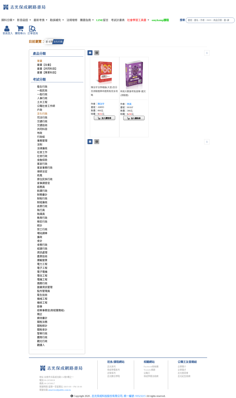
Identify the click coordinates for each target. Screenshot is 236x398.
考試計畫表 (118, 20)
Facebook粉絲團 (151, 366)
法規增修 (71, 20)
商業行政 (42, 206)
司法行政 (42, 117)
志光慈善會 (183, 373)
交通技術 (42, 125)
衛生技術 (42, 295)
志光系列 (111, 366)
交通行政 (42, 121)
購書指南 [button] (86, 20)
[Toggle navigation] (58, 9)
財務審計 (42, 194)
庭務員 (41, 187)
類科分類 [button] (6, 20)
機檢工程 (42, 302)
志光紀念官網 (184, 376)
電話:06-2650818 (47, 380)
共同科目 (42, 129)
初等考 (51, 41)
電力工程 (42, 264)
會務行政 (42, 244)
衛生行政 (42, 86)
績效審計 (42, 318)
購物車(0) (20, 33)
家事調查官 (43, 183)
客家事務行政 (44, 167)
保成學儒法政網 (151, 376)
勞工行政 (42, 229)
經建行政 (42, 248)
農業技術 (42, 256)
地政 (39, 133)
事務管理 (42, 140)
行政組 (41, 136)
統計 (39, 225)
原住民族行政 (44, 179)
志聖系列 (111, 373)
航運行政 (42, 190)
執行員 (41, 210)
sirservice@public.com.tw (59, 390)
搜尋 (182, 20)
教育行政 (42, 217)
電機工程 (42, 279)
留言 (102, 20)
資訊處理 (42, 252)
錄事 (39, 306)
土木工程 (42, 102)
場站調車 (42, 233)
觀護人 (41, 345)
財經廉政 (42, 202)
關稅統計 (42, 325)
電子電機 (42, 271)
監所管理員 (43, 291)
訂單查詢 (33, 33)
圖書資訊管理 (44, 287)
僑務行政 (42, 283)
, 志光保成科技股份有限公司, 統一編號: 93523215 (118, 396)
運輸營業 (42, 260)
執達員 (41, 214)
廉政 (39, 237)
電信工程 (42, 275)
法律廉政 (42, 148)
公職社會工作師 (46, 106)
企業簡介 (182, 366)
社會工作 (42, 152)
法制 (39, 144)
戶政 (39, 109)
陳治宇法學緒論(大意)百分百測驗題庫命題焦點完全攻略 (104, 91)
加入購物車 (106, 118)
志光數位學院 (113, 376)
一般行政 (42, 94)
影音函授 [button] (23, 20)
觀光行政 (42, 341)
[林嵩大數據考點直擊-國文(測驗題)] (134, 73)
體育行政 (42, 337)
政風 (39, 175)
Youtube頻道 (149, 370)
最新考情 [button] (39, 20)
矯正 (39, 314)
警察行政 (42, 333)
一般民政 (42, 90)
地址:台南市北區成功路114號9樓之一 (56, 377)
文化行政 (58, 41)
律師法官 (42, 171)
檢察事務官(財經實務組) (50, 310)
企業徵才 (182, 370)
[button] (138, 20)
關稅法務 (42, 322)
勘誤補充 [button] (55, 20)
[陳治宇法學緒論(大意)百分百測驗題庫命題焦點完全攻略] (104, 71)
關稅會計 (42, 329)
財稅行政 (42, 198)
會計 (39, 241)
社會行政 (42, 156)
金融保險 (42, 160)
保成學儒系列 (113, 370)
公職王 (147, 373)
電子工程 (42, 268)
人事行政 (42, 98)
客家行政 (42, 163)
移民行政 (42, 221)
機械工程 (42, 298)
